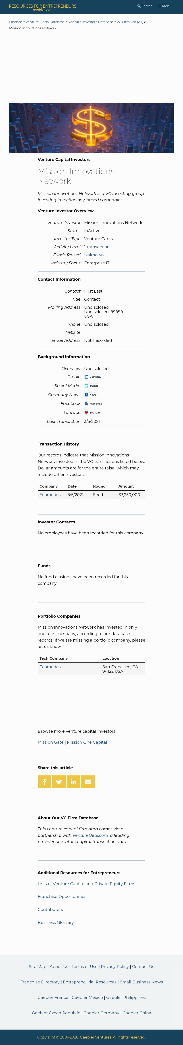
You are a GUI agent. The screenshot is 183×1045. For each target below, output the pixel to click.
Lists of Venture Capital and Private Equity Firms (86, 883)
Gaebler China (137, 1013)
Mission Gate (51, 742)
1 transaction (97, 247)
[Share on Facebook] (44, 781)
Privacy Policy (115, 966)
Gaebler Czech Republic (56, 1013)
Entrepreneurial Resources (89, 982)
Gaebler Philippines (126, 997)
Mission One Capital (87, 742)
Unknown (94, 255)
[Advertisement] (91, 67)
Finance (15, 22)
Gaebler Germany (101, 1013)
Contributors (50, 909)
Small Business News (141, 982)
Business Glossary (56, 922)
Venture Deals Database (45, 22)
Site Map (37, 966)
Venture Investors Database (90, 22)
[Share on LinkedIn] (73, 781)
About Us (59, 966)
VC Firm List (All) (130, 22)
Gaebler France (52, 997)
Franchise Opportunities (62, 896)
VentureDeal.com (90, 835)
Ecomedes (50, 495)
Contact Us (143, 966)
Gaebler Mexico (87, 997)
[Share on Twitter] (59, 781)
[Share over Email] (88, 781)
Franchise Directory (40, 982)
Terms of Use (85, 966)
